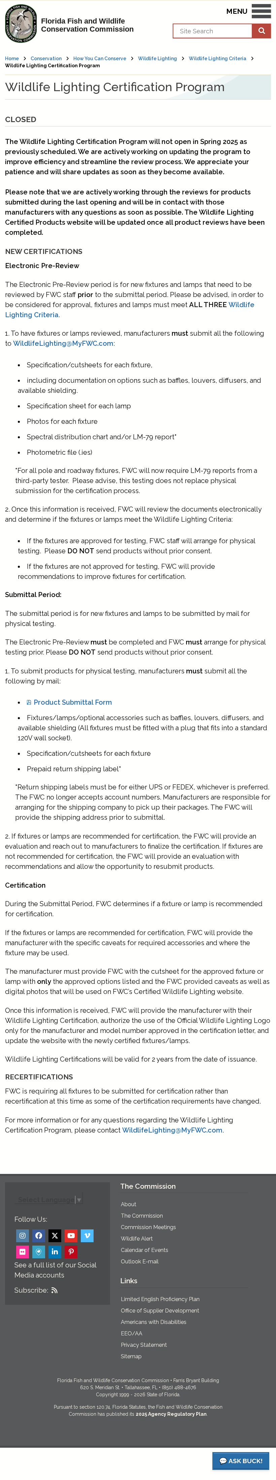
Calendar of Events (144, 1250)
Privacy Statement (144, 1345)
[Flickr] (22, 1252)
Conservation (46, 58)
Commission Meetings (148, 1227)
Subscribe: (31, 1290)
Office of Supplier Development (160, 1310)
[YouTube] (71, 1235)
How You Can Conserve (99, 58)
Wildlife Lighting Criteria (217, 58)
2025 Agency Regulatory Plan (171, 1414)
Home (12, 58)
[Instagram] (22, 1235)
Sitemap (131, 1356)
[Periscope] (38, 1252)
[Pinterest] (71, 1252)
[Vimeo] (87, 1235)
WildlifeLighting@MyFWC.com (63, 343)
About (128, 1204)
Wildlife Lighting (157, 58)
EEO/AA (131, 1333)
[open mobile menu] (261, 12)
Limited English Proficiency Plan (160, 1299)
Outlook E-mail (140, 1261)
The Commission (142, 1216)
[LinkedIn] (54, 1252)
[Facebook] (38, 1235)
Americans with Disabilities (153, 1322)
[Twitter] (54, 1235)
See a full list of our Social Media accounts (55, 1270)
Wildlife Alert (137, 1238)
